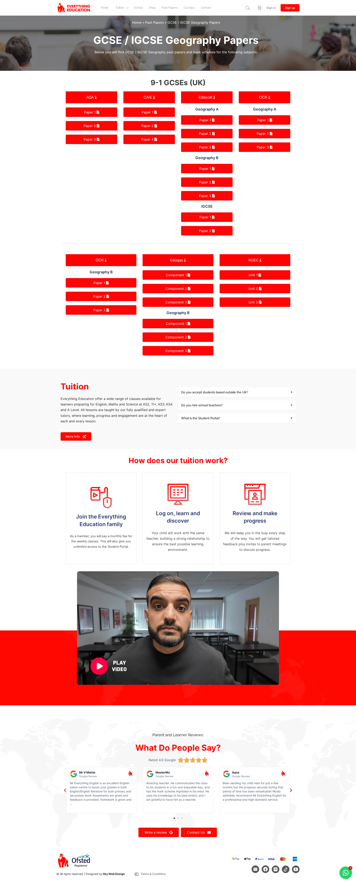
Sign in (271, 7)
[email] (255, 869)
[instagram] (275, 869)
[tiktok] (285, 869)
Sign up (290, 7)
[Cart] (259, 8)
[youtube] (296, 869)
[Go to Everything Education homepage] (73, 7)
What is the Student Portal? (200, 418)
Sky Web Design (114, 874)
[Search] (248, 7)
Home (136, 22)
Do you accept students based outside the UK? (214, 392)
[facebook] (265, 869)
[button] (91, 97)
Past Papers (154, 22)
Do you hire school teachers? (201, 405)
